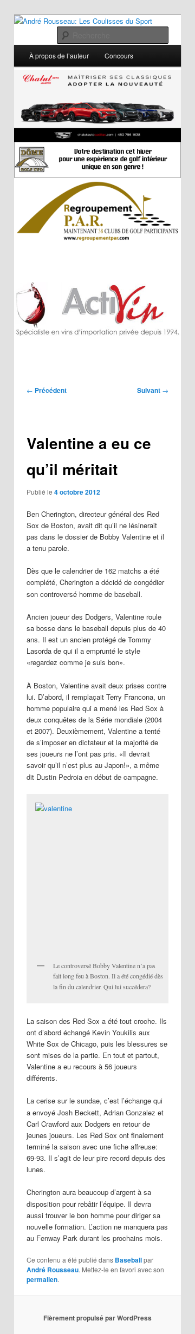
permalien (42, 1279)
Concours (119, 55)
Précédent (47, 390)
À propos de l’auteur (59, 55)
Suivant (152, 390)
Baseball (128, 1260)
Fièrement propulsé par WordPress (97, 1318)
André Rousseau (53, 1269)
